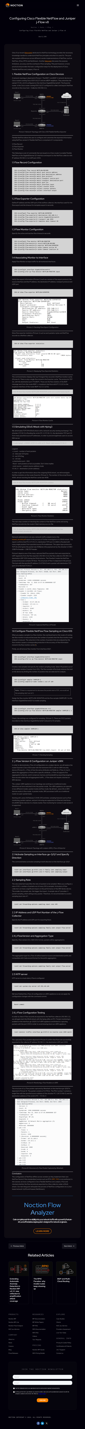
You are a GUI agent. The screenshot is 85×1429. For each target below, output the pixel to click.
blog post (48, 61)
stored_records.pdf (19, 539)
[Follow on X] (46, 1423)
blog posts (28, 53)
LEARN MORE (42, 1231)
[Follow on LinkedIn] (42, 1423)
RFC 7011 (55, 1179)
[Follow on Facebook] (38, 1423)
